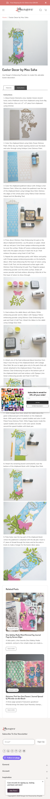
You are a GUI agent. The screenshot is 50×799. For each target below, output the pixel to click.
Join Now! (13, 791)
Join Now (37, 402)
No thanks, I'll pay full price (37, 405)
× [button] (42, 781)
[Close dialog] (49, 388)
